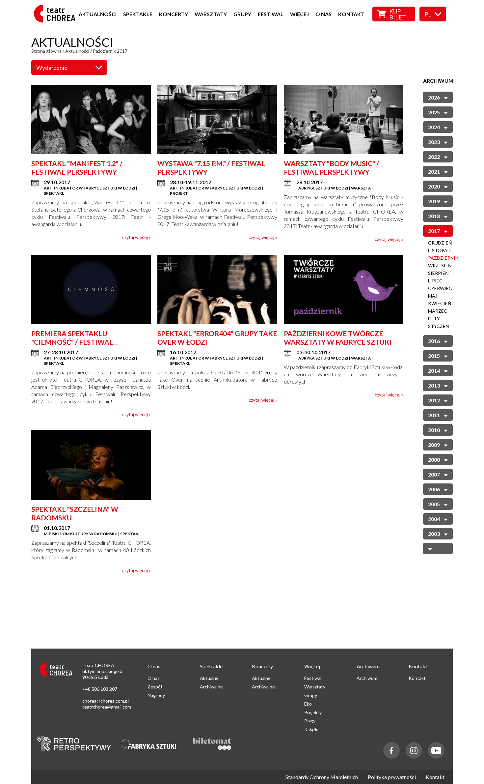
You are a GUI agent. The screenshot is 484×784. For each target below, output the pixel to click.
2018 (434, 216)
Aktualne (209, 678)
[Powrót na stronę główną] (56, 20)
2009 (434, 445)
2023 (434, 142)
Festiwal (270, 14)
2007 (434, 474)
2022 (434, 157)
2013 (434, 385)
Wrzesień (440, 265)
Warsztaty (211, 14)
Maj (432, 296)
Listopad (439, 250)
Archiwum (367, 678)
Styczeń (438, 326)
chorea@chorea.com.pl (105, 701)
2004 (434, 519)
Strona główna (46, 51)
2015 (434, 356)
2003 (434, 534)
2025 (434, 112)
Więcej (299, 14)
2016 (434, 341)
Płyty (309, 721)
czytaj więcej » (136, 237)
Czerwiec (440, 288)
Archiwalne (211, 686)
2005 (434, 504)
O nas (323, 14)
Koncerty (173, 14)
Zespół (155, 686)
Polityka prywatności (392, 777)
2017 (434, 231)
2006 (434, 489)
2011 (434, 415)
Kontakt (351, 14)
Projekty (313, 712)
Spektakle (137, 14)
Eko (308, 704)
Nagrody (156, 695)
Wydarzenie (51, 67)
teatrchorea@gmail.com (106, 707)
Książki (311, 729)
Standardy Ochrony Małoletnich (321, 777)
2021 (434, 171)
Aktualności (98, 14)
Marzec (437, 311)
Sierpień (438, 273)
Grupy (242, 14)
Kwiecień (439, 303)
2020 (434, 186)
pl (427, 14)
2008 (434, 459)
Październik (443, 258)
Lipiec (435, 280)
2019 (434, 201)
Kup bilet (397, 14)
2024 (434, 127)
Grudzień (440, 243)
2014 (434, 370)
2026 (434, 97)
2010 (434, 430)
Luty (434, 318)
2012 (434, 400)
